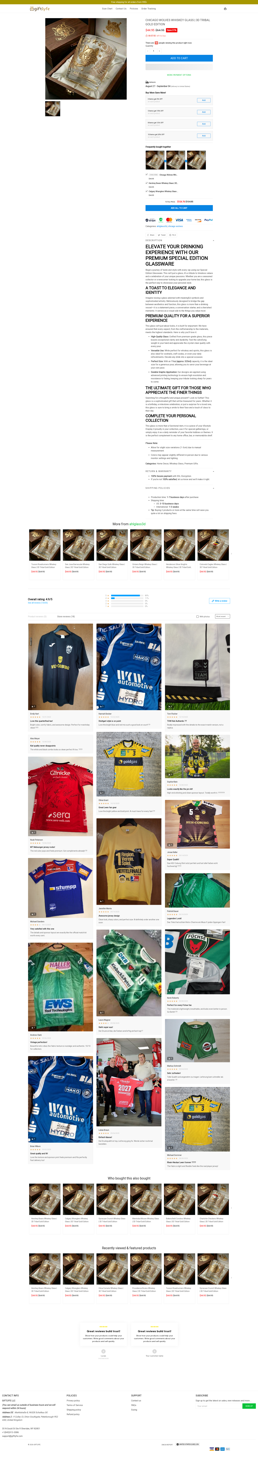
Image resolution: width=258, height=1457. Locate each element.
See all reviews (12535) (38, 603)
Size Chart (107, 8)
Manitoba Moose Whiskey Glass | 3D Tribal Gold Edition (145, 1220)
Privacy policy (73, 1400)
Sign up (249, 1406)
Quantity (149, 46)
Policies (134, 8)
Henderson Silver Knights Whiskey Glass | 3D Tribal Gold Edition (178, 566)
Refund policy (73, 1414)
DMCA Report (167, 1445)
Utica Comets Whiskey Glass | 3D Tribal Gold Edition (111, 1289)
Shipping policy (74, 1409)
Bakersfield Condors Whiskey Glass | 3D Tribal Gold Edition (178, 1220)
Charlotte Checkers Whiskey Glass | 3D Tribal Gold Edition (211, 1220)
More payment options (179, 75)
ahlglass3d (162, 226)
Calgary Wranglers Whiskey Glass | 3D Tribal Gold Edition (163, 191)
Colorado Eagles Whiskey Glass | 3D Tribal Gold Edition (213, 565)
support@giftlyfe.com (12, 1436)
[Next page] (232, 554)
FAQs (133, 1405)
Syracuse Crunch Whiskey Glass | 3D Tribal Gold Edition (112, 1220)
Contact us (136, 1400)
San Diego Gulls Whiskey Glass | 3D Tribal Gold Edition (112, 565)
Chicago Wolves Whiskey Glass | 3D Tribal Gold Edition (169, 175)
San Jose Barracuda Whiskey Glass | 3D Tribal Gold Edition (77, 565)
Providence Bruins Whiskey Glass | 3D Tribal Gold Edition (144, 1289)
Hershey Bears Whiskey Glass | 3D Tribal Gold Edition (163, 183)
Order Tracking (148, 8)
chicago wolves (175, 226)
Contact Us (121, 8)
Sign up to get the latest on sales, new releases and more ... (223, 1400)
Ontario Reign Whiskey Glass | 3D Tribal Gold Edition (144, 565)
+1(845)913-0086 (10, 1432)
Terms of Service (75, 1405)
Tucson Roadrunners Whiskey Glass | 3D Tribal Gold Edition (43, 565)
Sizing (134, 1409)
